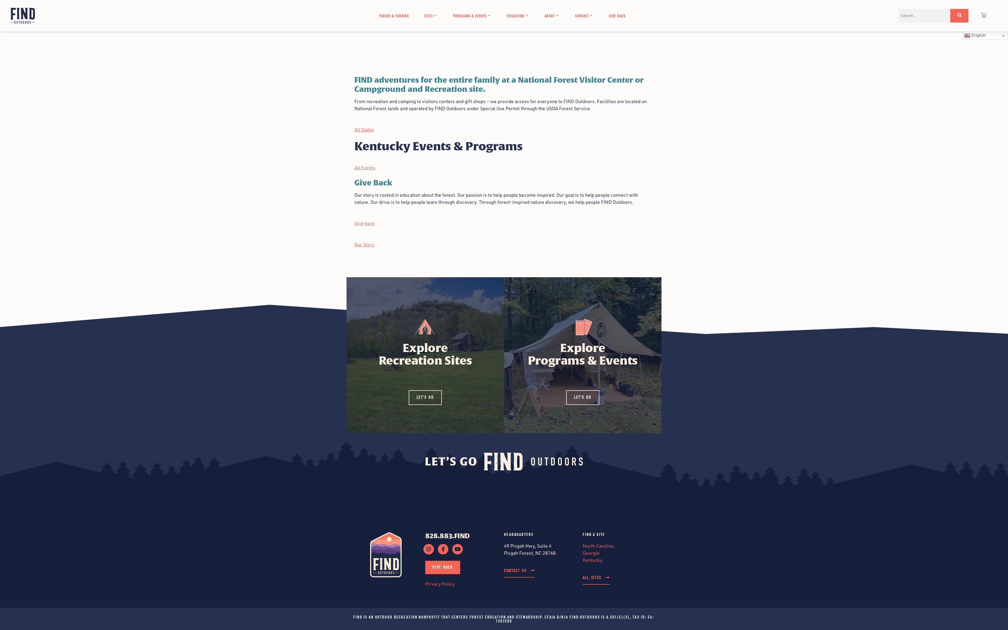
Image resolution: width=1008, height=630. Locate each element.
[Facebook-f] (443, 549)
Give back (364, 223)
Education (515, 15)
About (550, 15)
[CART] (984, 15)
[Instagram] (428, 549)
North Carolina (598, 546)
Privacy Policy (440, 584)
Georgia (591, 553)
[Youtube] (457, 549)
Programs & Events (469, 15)
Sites (428, 15)
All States (364, 129)
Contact (582, 15)
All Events (364, 167)
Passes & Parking (394, 15)
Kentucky (592, 560)
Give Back (617, 15)
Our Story (364, 244)
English (978, 35)
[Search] (959, 16)
